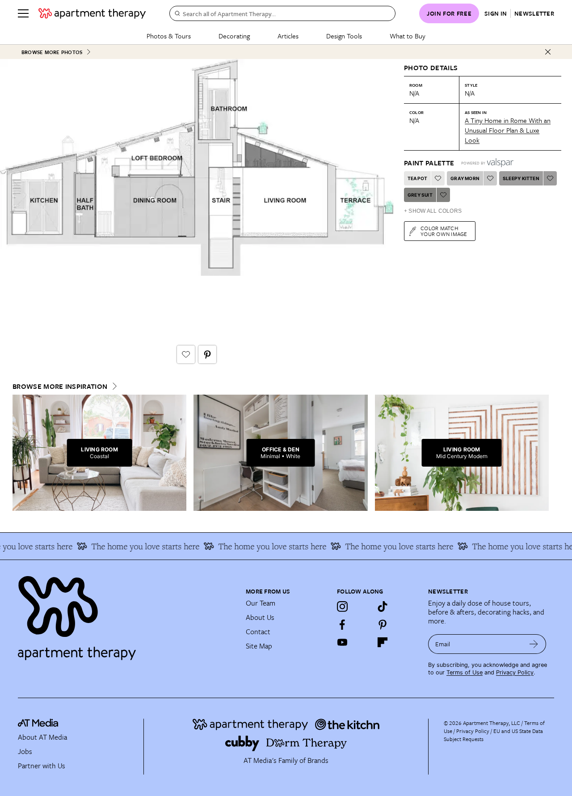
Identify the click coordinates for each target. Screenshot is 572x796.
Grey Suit (420, 195)
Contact (258, 631)
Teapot (417, 178)
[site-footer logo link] (38, 724)
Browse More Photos (51, 52)
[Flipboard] (382, 642)
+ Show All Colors (433, 211)
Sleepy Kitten (521, 178)
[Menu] (23, 13)
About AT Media (42, 737)
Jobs (25, 751)
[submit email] (534, 644)
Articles (288, 36)
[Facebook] (342, 624)
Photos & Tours (169, 36)
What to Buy (407, 36)
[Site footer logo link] (126, 614)
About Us (260, 617)
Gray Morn (464, 178)
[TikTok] (382, 606)
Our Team (260, 603)
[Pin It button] (207, 354)
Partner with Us (41, 765)
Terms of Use (464, 672)
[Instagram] (342, 606)
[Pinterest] (382, 624)
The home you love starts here (138, 546)
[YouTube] (342, 642)
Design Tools (344, 36)
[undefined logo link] (92, 13)
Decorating (234, 36)
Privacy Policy (515, 672)
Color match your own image (444, 231)
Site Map (259, 645)
